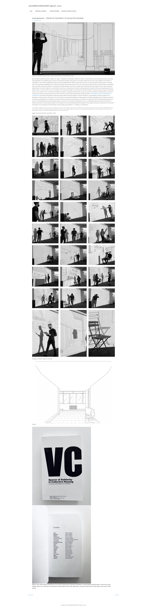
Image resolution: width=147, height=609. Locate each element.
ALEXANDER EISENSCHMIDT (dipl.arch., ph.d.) (45, 6)
